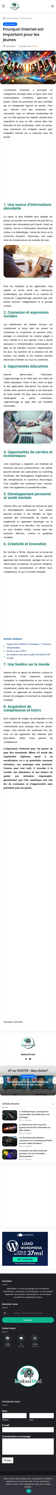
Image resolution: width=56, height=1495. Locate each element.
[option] (28, 1080)
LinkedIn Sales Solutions (26, 278)
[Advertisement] (28, 171)
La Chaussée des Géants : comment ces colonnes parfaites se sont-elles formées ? (35, 1140)
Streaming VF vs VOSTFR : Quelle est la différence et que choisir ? (28, 1083)
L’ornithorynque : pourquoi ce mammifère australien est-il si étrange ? (34, 1114)
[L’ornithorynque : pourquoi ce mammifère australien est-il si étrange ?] (9, 1115)
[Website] (26, 1059)
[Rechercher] (52, 7)
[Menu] (3, 7)
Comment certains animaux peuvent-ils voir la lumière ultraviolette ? (33, 1153)
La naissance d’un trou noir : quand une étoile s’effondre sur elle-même (34, 1127)
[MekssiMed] (14, 6)
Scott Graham (26, 443)
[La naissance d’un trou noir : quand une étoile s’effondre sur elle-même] (9, 1128)
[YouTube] (30, 1059)
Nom (5, 1411)
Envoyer (7, 1460)
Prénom (5, 1420)
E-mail (6, 1425)
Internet (16, 18)
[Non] (52, 1485)
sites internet (26, 18)
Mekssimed (10, 46)
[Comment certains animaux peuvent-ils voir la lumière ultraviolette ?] (9, 1154)
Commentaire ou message (17, 1436)
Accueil (7, 18)
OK (28, 1491)
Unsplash (42, 278)
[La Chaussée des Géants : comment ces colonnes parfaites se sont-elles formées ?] (9, 1141)
